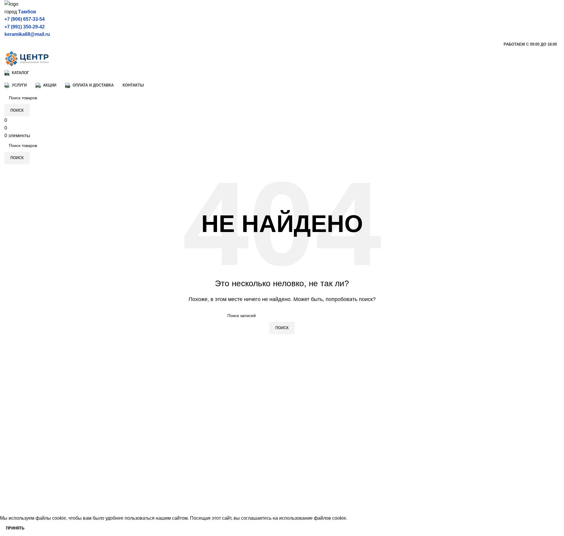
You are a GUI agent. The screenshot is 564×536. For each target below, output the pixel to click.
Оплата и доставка (307, 470)
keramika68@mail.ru (27, 34)
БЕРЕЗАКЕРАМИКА (167, 447)
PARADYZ (156, 492)
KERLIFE (14, 492)
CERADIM (15, 458)
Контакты (297, 492)
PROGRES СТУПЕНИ (169, 481)
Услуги (294, 447)
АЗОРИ (153, 470)
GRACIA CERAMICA (26, 503)
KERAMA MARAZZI (25, 447)
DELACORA (17, 470)
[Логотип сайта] (11, 3)
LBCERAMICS (161, 503)
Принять (15, 528)
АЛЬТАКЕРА (159, 458)
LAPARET (15, 481)
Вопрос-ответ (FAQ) (308, 481)
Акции (293, 458)
